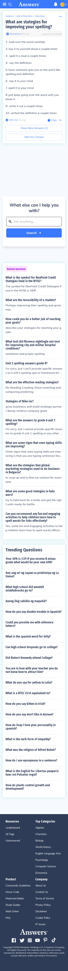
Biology (39, 840)
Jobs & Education (24, 16)
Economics (41, 872)
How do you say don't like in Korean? (29, 714)
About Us (40, 885)
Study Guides (13, 904)
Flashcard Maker (15, 898)
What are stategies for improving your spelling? (29, 24)
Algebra (39, 827)
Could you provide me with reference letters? (29, 624)
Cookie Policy (42, 917)
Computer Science (45, 866)
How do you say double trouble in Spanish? (34, 612)
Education (40, 16)
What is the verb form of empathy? (28, 739)
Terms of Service (44, 898)
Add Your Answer (34, 137)
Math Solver (12, 911)
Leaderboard (13, 827)
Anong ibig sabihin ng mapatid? (26, 601)
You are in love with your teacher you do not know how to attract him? (32, 670)
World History (43, 847)
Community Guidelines (18, 885)
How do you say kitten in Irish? (25, 704)
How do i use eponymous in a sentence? (31, 760)
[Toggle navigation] (4, 4)
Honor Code (12, 892)
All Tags (10, 834)
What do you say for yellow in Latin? (29, 682)
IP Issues (40, 924)
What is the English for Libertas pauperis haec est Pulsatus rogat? (32, 772)
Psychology (41, 860)
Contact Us (41, 892)
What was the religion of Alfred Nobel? (31, 750)
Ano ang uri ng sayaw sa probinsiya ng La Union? (32, 574)
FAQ (8, 917)
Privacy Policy (43, 904)
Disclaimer (41, 911)
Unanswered (13, 840)
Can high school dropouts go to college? (32, 647)
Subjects (10, 16)
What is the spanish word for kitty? (28, 636)
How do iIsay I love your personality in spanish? (31, 726)
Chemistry (41, 834)
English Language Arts (48, 853)
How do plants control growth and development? (28, 787)
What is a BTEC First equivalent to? (28, 693)
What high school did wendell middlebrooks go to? (25, 588)
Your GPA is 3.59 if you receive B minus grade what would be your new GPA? (31, 560)
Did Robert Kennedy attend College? (29, 658)
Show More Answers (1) (34, 128)
